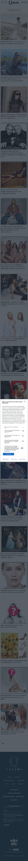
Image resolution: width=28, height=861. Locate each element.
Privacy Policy (22, 459)
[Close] (25, 402)
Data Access (14, 459)
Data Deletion (6, 459)
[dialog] (14, 430)
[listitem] (14, 427)
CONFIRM (8, 454)
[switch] (22, 431)
